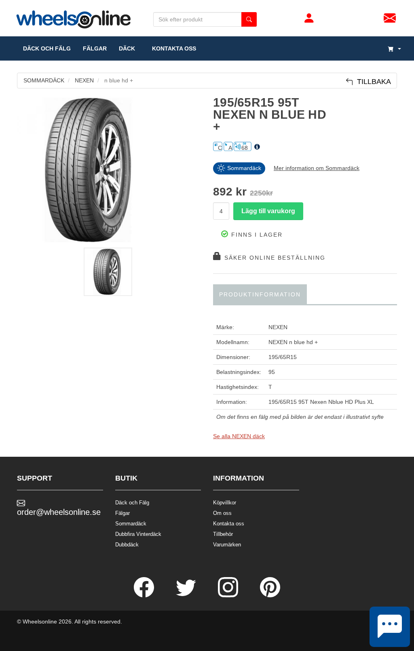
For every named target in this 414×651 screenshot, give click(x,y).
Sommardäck (130, 524)
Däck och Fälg (132, 503)
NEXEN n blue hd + (293, 342)
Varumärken (227, 545)
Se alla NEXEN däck (239, 436)
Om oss (222, 513)
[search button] (249, 19)
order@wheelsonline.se (59, 512)
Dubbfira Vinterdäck (138, 534)
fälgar (95, 48)
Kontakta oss (171, 48)
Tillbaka (372, 82)
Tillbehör (223, 534)
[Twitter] (187, 595)
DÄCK (127, 48)
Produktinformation (260, 294)
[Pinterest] (270, 595)
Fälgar (122, 513)
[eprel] (257, 147)
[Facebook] (145, 595)
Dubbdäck (127, 545)
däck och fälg (47, 48)
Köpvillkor (224, 503)
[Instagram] (229, 595)
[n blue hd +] (109, 170)
